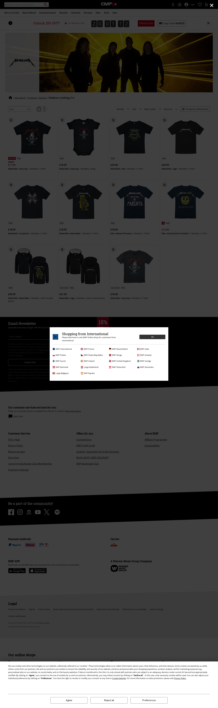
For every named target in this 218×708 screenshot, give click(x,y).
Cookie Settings (119, 678)
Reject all (109, 700)
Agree (69, 700)
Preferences (149, 700)
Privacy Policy (180, 678)
